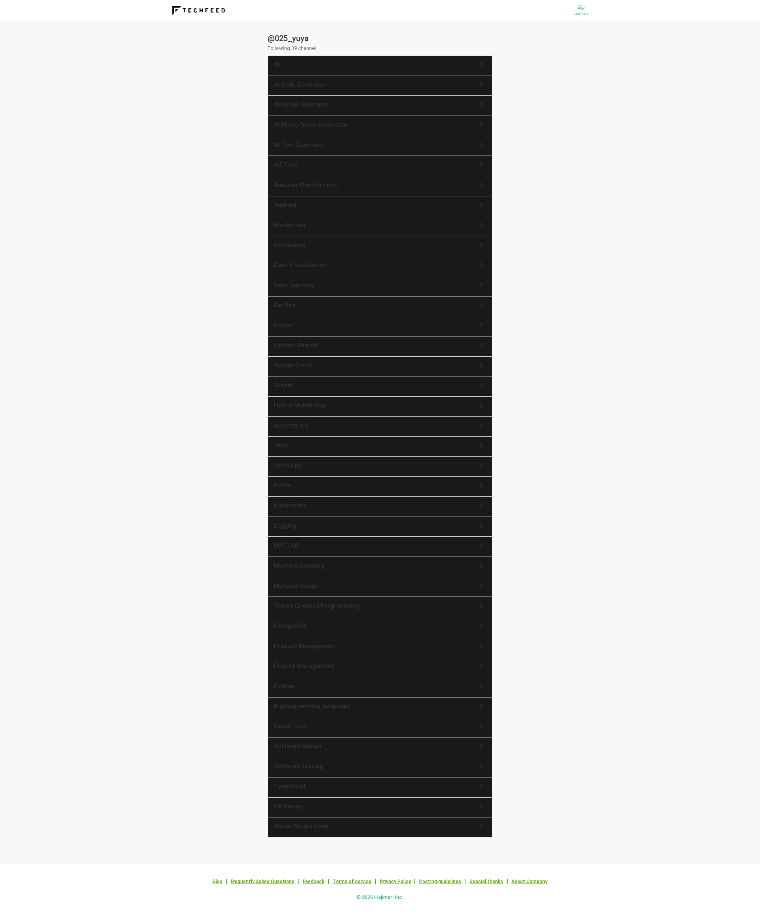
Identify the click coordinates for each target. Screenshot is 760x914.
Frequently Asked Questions (262, 881)
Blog (217, 881)
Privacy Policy (395, 881)
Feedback (313, 881)
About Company (529, 881)
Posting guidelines (440, 881)
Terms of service (351, 881)
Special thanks (486, 881)
